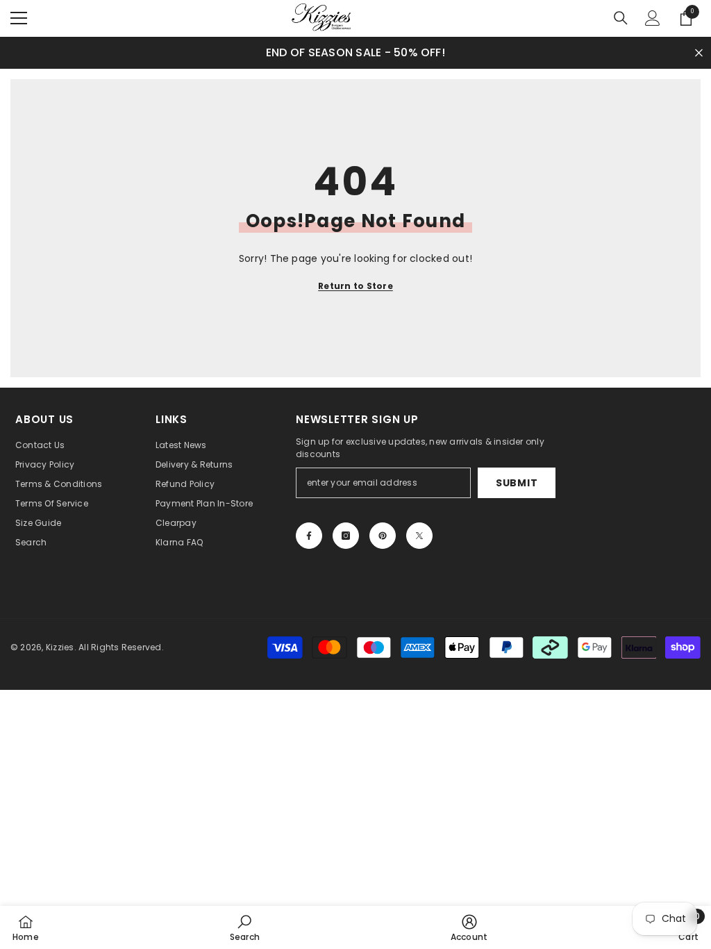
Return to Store (355, 286)
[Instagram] (346, 535)
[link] (244, 927)
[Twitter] (419, 535)
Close (699, 52)
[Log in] (652, 18)
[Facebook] (309, 535)
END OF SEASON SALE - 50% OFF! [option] (355, 52)
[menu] (18, 18)
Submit (516, 483)
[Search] (620, 18)
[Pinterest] (382, 535)
